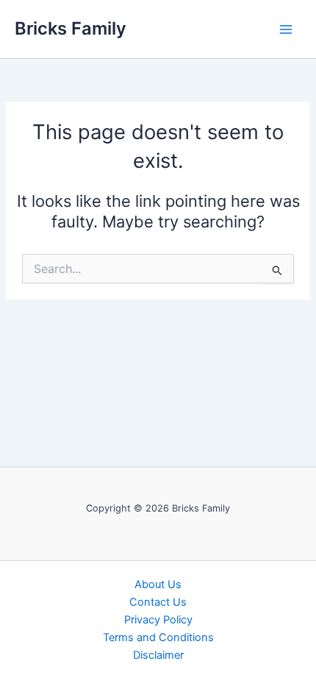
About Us (158, 584)
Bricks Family (70, 28)
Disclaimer (158, 655)
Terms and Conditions (158, 637)
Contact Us (158, 602)
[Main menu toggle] (285, 29)
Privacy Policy (158, 619)
